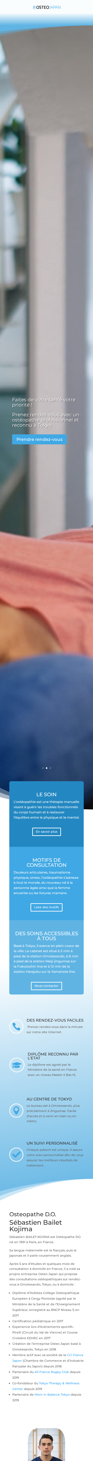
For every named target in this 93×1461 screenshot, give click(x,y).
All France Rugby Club (52, 1372)
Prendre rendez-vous (39, 439)
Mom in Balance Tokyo (52, 1394)
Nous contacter (46, 986)
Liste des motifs (46, 907)
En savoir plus (46, 832)
